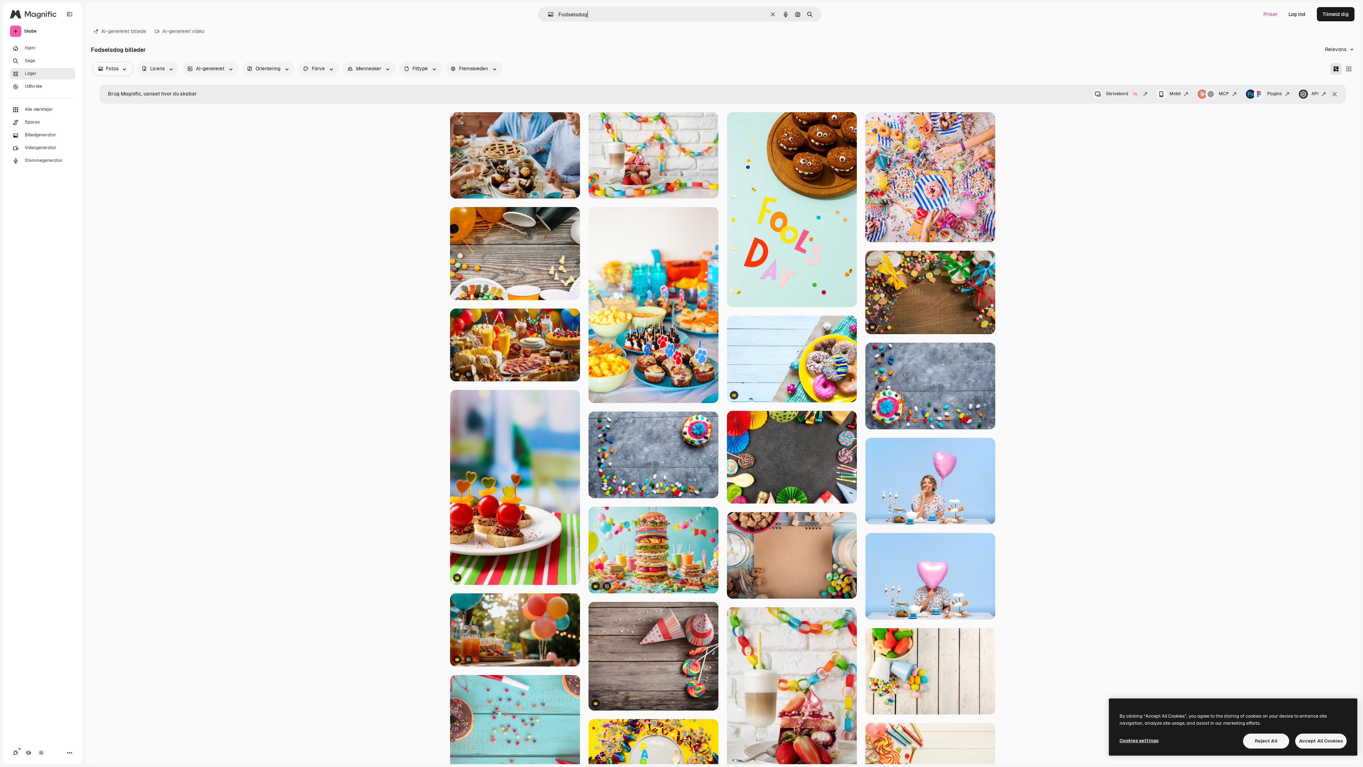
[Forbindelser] (15, 752)
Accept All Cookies (1321, 741)
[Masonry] (1336, 69)
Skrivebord (1122, 94)
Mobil (1175, 94)
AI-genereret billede (123, 31)
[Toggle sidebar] (69, 14)
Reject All (1266, 741)
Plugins (1274, 94)
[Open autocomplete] (548, 14)
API (1315, 94)
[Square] (1348, 69)
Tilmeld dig (1336, 14)
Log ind (1296, 14)
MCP (1224, 94)
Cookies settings (1139, 741)
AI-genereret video (183, 31)
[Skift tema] (41, 752)
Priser (1270, 14)
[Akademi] (28, 752)
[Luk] (1334, 94)
